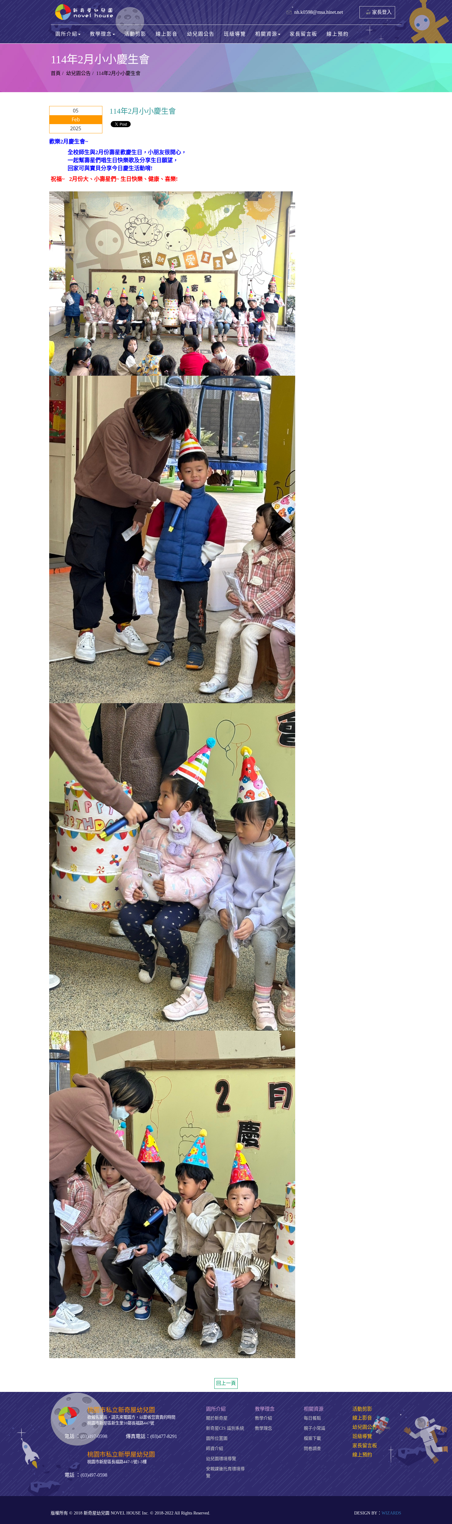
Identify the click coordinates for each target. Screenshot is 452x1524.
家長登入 (382, 12)
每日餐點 (312, 1418)
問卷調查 (312, 1448)
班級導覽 (235, 34)
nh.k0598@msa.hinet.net (318, 12)
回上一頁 (226, 1383)
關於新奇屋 (217, 1418)
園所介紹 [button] (66, 34)
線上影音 (167, 34)
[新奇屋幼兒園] (85, 12)
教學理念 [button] (101, 34)
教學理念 (263, 1428)
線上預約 (338, 34)
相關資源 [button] (266, 34)
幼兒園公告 (201, 34)
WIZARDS (391, 1513)
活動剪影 (135, 34)
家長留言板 (303, 34)
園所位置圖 (217, 1438)
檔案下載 (312, 1438)
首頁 (56, 73)
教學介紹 (263, 1418)
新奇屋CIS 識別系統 (225, 1428)
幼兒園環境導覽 (221, 1458)
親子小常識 (314, 1428)
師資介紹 (214, 1448)
